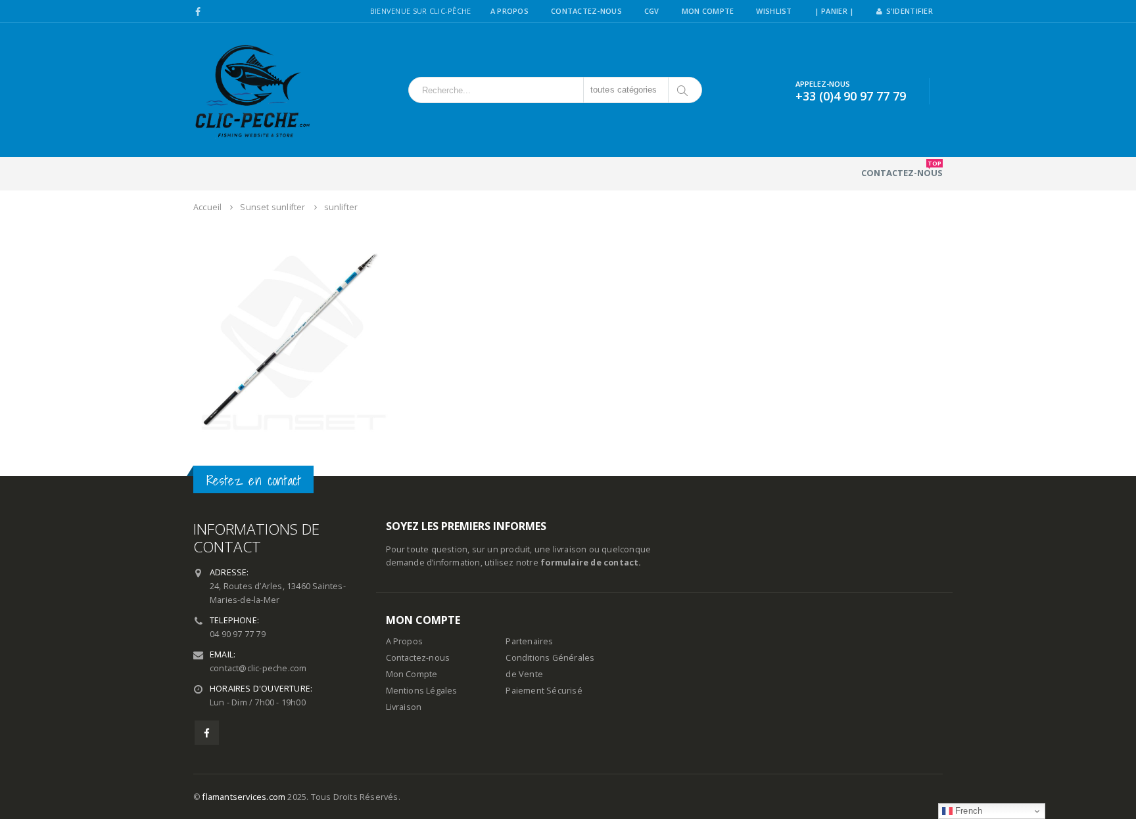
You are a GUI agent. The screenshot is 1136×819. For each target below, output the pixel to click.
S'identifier (909, 11)
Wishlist (774, 11)
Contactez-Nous (586, 11)
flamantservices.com (243, 797)
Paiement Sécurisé (544, 690)
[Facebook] (198, 12)
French (967, 811)
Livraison (404, 707)
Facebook (207, 732)
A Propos (509, 11)
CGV (651, 11)
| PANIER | (835, 11)
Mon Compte (708, 11)
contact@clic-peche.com (258, 668)
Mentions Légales (422, 690)
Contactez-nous (902, 169)
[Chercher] (683, 89)
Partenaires (529, 641)
